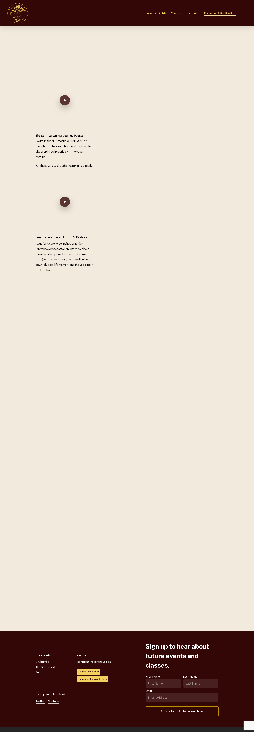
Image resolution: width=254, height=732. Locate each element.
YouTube (53, 701)
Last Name (190, 676)
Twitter (40, 701)
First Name (153, 676)
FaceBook (59, 694)
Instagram (42, 694)
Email (149, 690)
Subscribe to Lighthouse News (182, 711)
